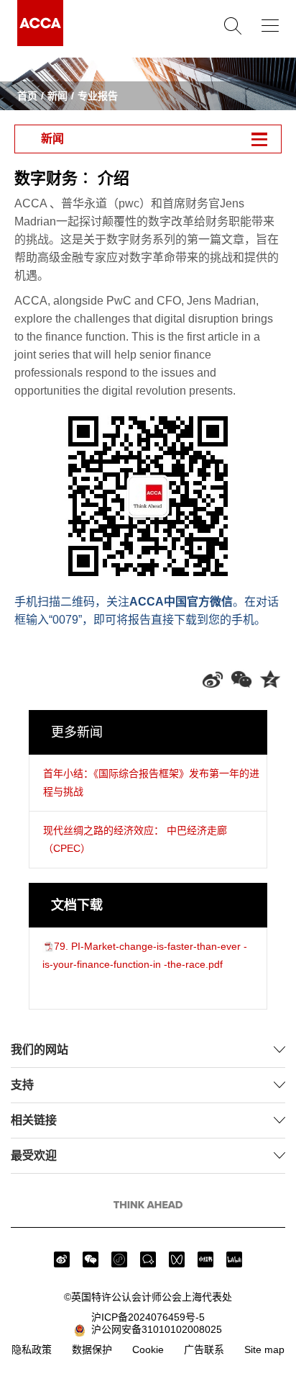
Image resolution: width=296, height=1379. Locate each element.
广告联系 (204, 1349)
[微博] (61, 1259)
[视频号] (176, 1259)
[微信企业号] (148, 1259)
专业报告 (98, 96)
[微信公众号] (90, 1259)
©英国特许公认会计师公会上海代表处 (148, 1297)
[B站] (234, 1259)
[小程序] (119, 1259)
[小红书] (205, 1259)
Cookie (148, 1349)
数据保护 (92, 1349)
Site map (264, 1349)
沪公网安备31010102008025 (153, 1329)
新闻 (57, 96)
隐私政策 (31, 1349)
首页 (27, 96)
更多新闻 (77, 732)
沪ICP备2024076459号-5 (148, 1317)
